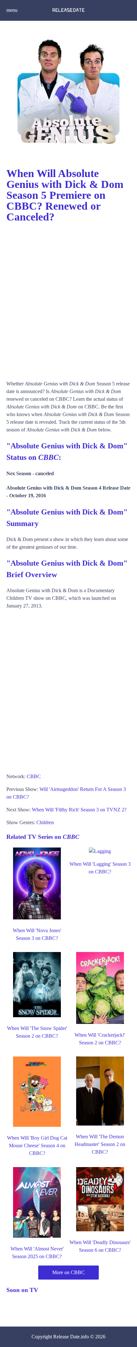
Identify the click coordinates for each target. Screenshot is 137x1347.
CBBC (34, 776)
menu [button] (12, 10)
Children (45, 822)
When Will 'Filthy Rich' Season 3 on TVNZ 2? (79, 809)
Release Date (66, 1336)
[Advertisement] (68, 298)
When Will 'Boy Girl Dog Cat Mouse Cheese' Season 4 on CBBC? (37, 1145)
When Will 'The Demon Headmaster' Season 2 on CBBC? (100, 1144)
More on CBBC (68, 1272)
